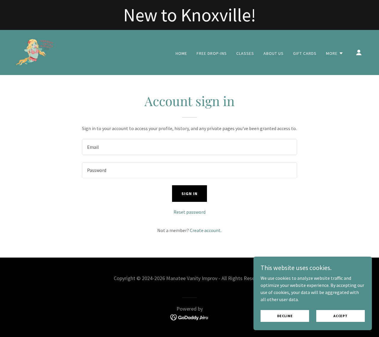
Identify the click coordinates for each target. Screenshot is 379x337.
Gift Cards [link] (305, 53)
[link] (34, 52)
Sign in (189, 193)
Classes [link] (245, 53)
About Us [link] (274, 53)
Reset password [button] (189, 212)
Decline (285, 316)
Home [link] (181, 53)
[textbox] (189, 147)
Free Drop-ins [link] (212, 53)
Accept (340, 316)
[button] (334, 53)
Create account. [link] (205, 230)
